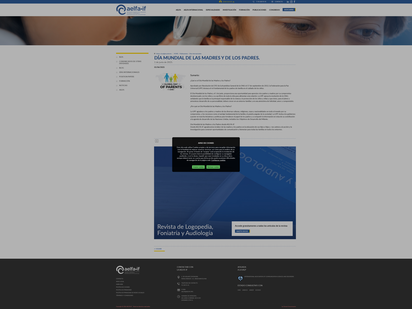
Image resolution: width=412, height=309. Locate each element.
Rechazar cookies (213, 167)
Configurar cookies (218, 160)
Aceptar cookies (198, 167)
